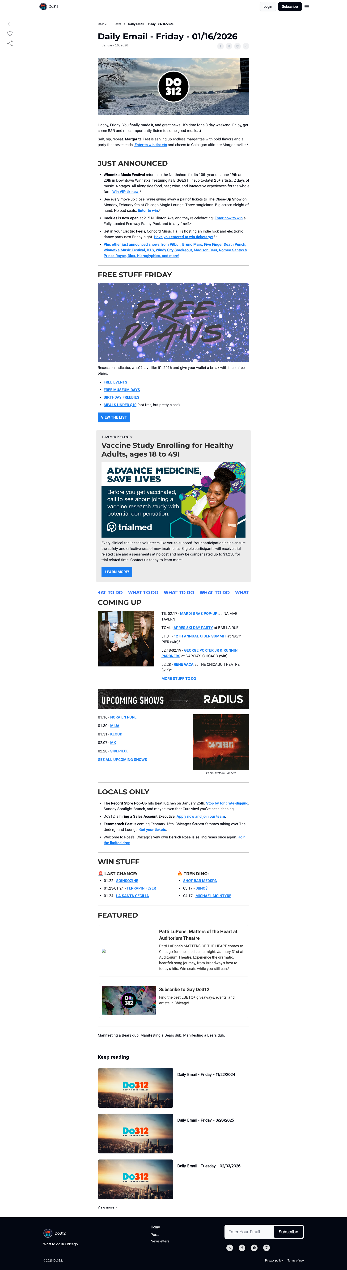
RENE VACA (184, 664)
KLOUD (116, 734)
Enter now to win (229, 218)
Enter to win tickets (150, 145)
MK (113, 742)
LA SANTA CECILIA (132, 896)
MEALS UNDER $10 (120, 405)
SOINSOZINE (127, 880)
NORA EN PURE (123, 717)
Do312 (102, 24)
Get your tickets (152, 829)
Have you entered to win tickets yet (183, 237)
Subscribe (290, 6)
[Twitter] (229, 1248)
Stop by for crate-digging (227, 803)
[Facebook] (254, 1248)
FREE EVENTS (115, 382)
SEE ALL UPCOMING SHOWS (122, 759)
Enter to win (148, 210)
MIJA (114, 725)
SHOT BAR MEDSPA (200, 880)
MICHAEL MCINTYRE (213, 896)
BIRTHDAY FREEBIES (121, 397)
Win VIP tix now (125, 191)
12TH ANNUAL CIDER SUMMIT (199, 636)
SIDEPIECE (119, 751)
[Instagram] (266, 1248)
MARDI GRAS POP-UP (198, 613)
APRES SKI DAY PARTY (193, 627)
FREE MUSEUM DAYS (122, 390)
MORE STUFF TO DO (178, 678)
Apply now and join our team (201, 816)
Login (268, 6)
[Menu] (306, 5)
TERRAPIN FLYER (141, 888)
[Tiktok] (242, 1248)
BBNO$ (201, 888)
